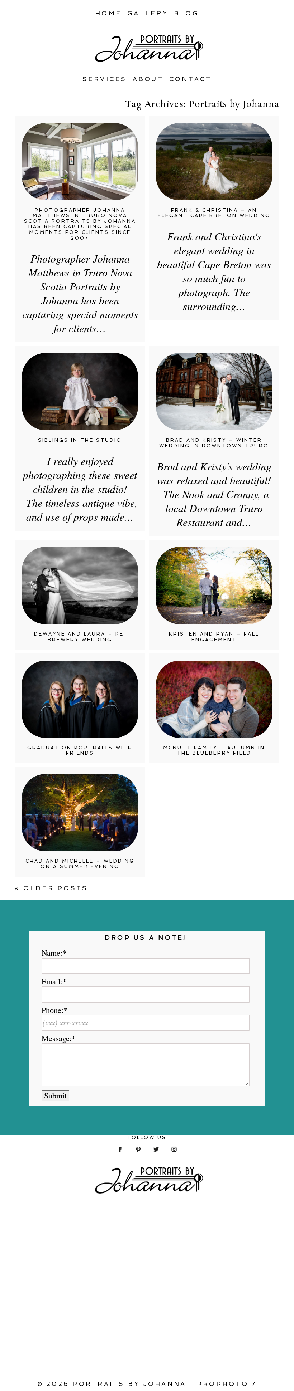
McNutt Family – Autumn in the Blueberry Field (214, 750)
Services (104, 79)
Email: (52, 981)
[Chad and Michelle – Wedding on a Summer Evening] (80, 812)
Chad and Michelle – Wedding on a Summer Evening (79, 864)
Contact (190, 79)
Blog (186, 13)
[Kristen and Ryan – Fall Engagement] (214, 585)
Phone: (52, 1010)
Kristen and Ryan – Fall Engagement (214, 636)
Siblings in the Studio (80, 440)
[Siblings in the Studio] (80, 391)
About (148, 79)
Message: (57, 1038)
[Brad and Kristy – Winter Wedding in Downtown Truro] (214, 391)
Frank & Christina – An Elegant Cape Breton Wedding (214, 213)
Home (108, 13)
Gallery (147, 13)
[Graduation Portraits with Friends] (80, 699)
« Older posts (51, 888)
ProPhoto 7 (227, 1383)
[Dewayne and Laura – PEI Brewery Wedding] (80, 585)
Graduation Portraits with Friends (80, 750)
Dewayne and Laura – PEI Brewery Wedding (80, 636)
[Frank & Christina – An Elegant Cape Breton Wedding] (214, 161)
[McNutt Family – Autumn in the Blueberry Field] (214, 699)
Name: (52, 952)
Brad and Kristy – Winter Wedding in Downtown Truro (214, 443)
